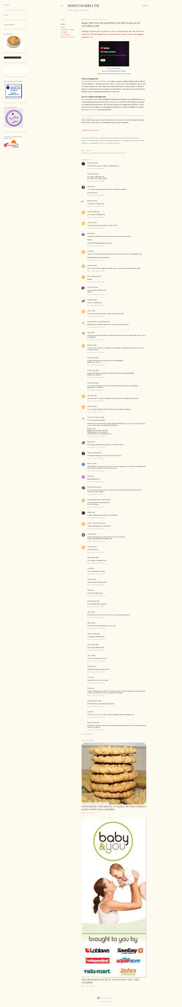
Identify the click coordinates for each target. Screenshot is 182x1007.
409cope (90, 534)
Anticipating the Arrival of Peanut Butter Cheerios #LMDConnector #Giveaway (114, 808)
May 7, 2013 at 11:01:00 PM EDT (95, 195)
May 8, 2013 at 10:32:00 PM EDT (96, 246)
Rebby (89, 512)
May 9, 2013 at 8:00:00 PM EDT (96, 305)
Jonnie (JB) (91, 163)
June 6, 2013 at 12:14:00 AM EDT (96, 730)
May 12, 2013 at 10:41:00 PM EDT (96, 447)
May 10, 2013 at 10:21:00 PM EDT (96, 377)
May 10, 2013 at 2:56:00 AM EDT (96, 327)
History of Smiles (112, 68)
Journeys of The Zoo (94, 417)
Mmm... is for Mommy (94, 523)
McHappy (64, 32)
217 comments (90, 986)
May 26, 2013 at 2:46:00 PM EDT (96, 639)
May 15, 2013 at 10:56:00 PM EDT (96, 528)
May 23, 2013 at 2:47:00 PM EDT (96, 606)
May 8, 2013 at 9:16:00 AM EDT (95, 217)
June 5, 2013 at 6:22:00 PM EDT (96, 717)
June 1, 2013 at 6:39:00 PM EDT (95, 706)
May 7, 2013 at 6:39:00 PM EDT (95, 181)
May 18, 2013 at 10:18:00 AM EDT (96, 552)
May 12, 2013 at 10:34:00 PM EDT (96, 436)
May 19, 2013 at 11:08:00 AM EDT (96, 574)
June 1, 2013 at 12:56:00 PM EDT (96, 683)
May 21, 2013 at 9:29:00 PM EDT (96, 585)
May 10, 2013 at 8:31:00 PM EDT (96, 365)
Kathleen (90, 345)
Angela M (90, 300)
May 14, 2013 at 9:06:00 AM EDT (96, 507)
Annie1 (89, 233)
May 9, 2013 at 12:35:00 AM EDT (96, 271)
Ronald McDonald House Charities (94, 81)
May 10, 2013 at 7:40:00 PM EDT (96, 352)
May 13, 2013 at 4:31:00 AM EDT (96, 458)
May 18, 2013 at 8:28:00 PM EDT (96, 563)
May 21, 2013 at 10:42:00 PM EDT (96, 595)
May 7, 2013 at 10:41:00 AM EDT (96, 168)
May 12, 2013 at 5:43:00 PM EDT (96, 412)
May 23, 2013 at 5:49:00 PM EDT (96, 617)
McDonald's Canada (67, 29)
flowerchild (91, 287)
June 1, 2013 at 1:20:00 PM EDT (95, 695)
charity (63, 27)
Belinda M (90, 201)
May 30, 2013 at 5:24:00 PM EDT (96, 661)
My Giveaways (65, 34)
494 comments (90, 813)
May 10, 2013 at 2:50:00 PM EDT (96, 339)
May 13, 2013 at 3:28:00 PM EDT (96, 481)
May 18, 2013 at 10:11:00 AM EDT (96, 541)
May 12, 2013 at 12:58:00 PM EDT (96, 401)
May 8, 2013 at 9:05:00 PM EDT (96, 228)
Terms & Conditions (81, 10)
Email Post (89, 150)
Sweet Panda (91, 212)
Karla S (89, 186)
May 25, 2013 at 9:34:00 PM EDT (96, 628)
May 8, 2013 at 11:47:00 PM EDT (96, 260)
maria (89, 251)
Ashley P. (90, 463)
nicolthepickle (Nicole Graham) (97, 500)
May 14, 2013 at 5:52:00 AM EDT (96, 494)
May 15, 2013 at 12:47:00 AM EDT (96, 518)
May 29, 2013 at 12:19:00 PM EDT (96, 650)
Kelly (88, 476)
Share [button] (63, 19)
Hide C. (89, 311)
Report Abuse (9, 24)
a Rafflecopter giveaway (90, 130)
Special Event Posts (67, 37)
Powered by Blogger (106, 998)
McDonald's (93, 110)
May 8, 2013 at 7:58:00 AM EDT (96, 206)
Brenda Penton (92, 487)
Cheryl (89, 442)
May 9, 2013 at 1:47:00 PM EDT (95, 294)
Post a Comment (87, 734)
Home (70, 10)
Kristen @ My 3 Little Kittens (96, 321)
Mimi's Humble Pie (83, 5)
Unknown (90, 222)
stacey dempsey (92, 453)
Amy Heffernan (92, 276)
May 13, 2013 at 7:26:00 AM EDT (96, 471)
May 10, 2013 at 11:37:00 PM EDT (96, 390)
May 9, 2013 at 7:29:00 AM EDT (95, 282)
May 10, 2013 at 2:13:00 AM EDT (96, 316)
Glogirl (89, 332)
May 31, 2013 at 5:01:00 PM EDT (96, 672)
